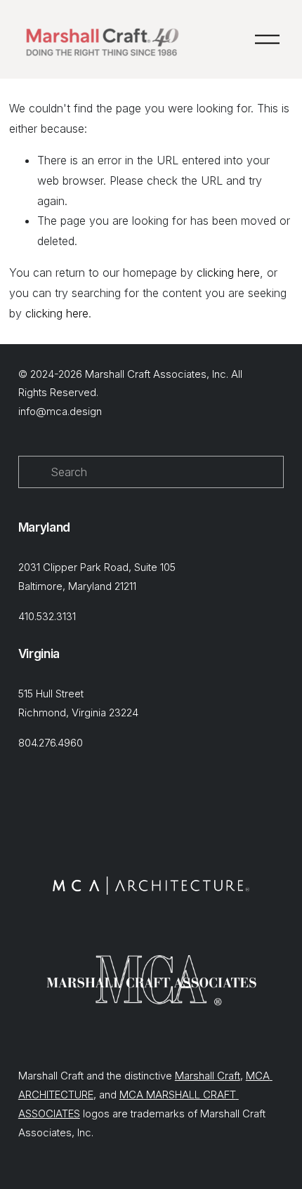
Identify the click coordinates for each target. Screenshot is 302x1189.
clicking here (228, 272)
